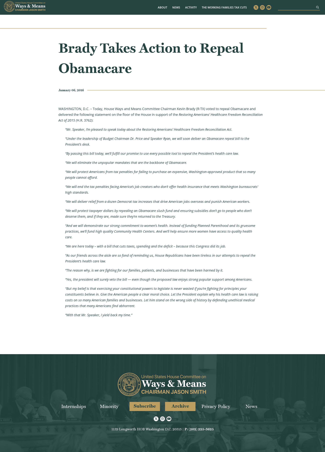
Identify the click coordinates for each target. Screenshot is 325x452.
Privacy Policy (215, 406)
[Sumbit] (317, 7)
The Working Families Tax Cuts (224, 7)
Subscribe (145, 406)
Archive (180, 406)
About (162, 7)
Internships (73, 406)
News (176, 7)
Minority (109, 406)
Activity (191, 7)
